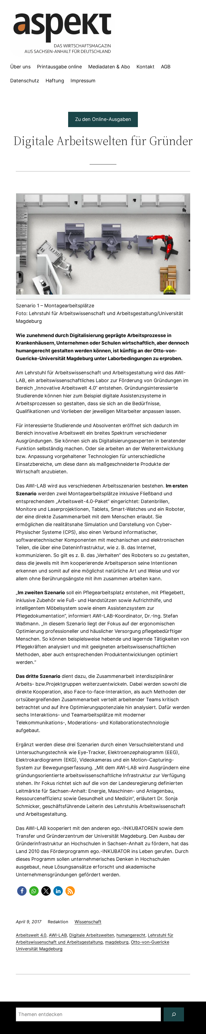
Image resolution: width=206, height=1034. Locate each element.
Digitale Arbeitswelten (91, 935)
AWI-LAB (58, 935)
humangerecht (130, 935)
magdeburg (116, 942)
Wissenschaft (88, 921)
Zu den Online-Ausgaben (103, 119)
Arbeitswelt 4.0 (31, 935)
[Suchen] (174, 1014)
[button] (22, 891)
